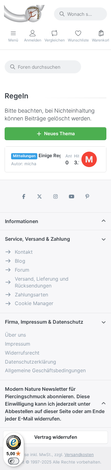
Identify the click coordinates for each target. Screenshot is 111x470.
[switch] (13, 461)
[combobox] (80, 13)
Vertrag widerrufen (55, 437)
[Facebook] (24, 196)
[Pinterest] (87, 196)
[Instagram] (55, 196)
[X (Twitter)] (40, 196)
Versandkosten (79, 454)
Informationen (21, 221)
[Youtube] (71, 196)
